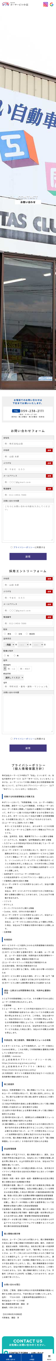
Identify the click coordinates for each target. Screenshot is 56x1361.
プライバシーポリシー (24, 547)
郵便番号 (7, 665)
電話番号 (7, 488)
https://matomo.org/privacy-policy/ (19, 1063)
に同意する (29, 547)
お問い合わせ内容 (11, 500)
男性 (9, 634)
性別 (5, 629)
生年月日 (7, 638)
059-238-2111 (32, 411)
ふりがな (7, 463)
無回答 (32, 634)
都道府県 (7, 673)
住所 (5, 660)
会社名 (6, 437)
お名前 (6, 450)
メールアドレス (10, 475)
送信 (28, 556)
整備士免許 (8, 650)
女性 (20, 634)
